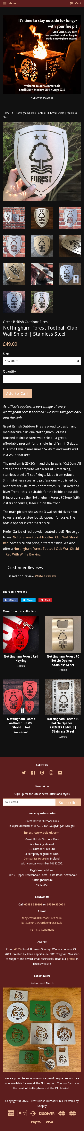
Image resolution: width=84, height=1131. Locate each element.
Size (6, 354)
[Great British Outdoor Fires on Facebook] (33, 773)
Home (6, 112)
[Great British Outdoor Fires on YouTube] (60, 773)
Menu (12, 3)
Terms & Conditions (42, 929)
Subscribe (68, 803)
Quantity (9, 371)
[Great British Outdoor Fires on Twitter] (24, 773)
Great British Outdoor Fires (46, 1101)
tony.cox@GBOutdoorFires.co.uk (42, 918)
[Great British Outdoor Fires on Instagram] (51, 773)
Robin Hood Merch (42, 983)
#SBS (17, 949)
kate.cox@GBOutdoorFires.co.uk (41, 922)
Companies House (35, 858)
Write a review (45, 576)
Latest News (42, 975)
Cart (77, 3)
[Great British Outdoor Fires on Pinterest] (42, 773)
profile (71, 958)
